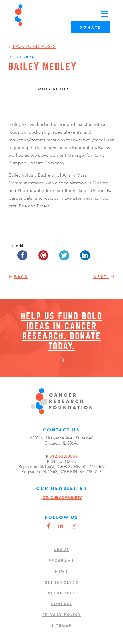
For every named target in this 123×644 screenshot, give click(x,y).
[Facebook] (48, 526)
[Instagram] (74, 526)
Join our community (61, 497)
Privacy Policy (61, 614)
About (61, 549)
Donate (90, 27)
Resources (62, 593)
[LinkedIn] (60, 526)
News (61, 571)
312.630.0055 (63, 456)
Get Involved (62, 582)
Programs (61, 560)
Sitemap (61, 625)
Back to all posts (34, 46)
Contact (61, 604)
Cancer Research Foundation (36, 15)
